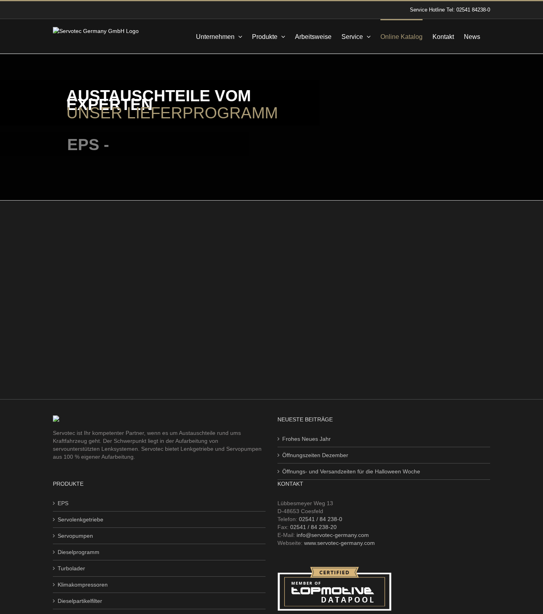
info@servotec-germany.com (333, 535)
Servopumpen (75, 536)
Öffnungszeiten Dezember (315, 455)
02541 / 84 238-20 (313, 527)
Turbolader (71, 568)
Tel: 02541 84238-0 (468, 10)
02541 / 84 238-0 (320, 519)
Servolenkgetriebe (80, 519)
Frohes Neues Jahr (306, 439)
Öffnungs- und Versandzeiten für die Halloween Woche (351, 471)
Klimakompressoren (83, 584)
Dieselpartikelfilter (80, 601)
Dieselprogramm (78, 552)
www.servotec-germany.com (339, 543)
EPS (63, 503)
